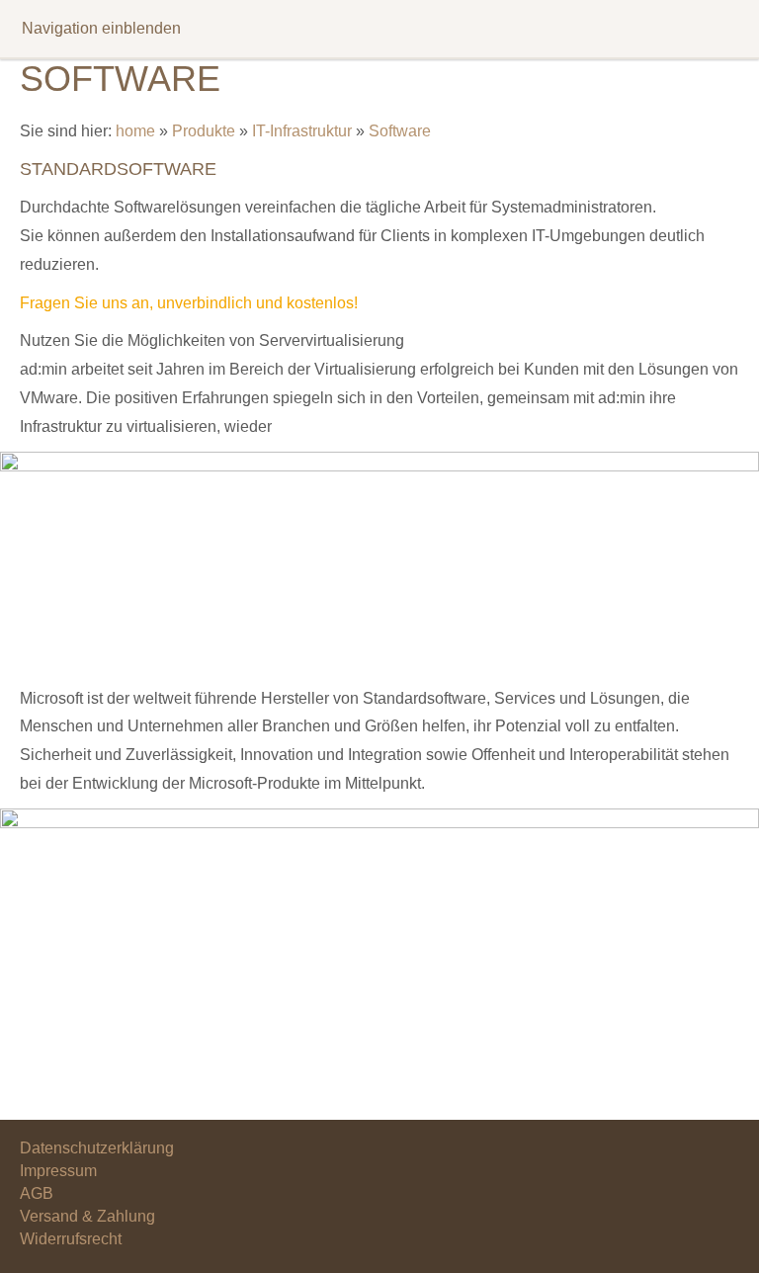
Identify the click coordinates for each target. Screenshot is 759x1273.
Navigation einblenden (101, 28)
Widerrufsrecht (71, 1239)
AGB (36, 1193)
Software (400, 131)
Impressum (58, 1170)
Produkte (203, 131)
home (135, 131)
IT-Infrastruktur (302, 131)
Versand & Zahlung (87, 1216)
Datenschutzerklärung (97, 1148)
